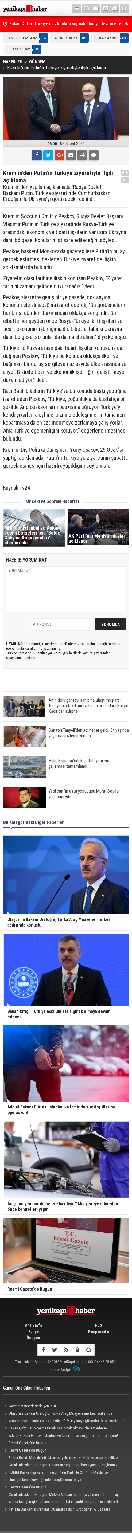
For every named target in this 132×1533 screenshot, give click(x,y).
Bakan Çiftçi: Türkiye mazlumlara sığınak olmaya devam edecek (58, 1428)
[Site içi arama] (124, 8)
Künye (33, 1331)
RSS (98, 1325)
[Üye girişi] (77, 1350)
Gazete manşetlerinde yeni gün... (34, 1406)
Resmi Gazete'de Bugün (27, 1443)
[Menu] (76, 8)
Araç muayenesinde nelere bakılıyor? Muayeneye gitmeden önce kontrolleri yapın (64, 1421)
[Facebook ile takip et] (43, 1350)
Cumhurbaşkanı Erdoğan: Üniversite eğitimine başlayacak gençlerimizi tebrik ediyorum (60, 1466)
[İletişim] (114, 8)
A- (125, 180)
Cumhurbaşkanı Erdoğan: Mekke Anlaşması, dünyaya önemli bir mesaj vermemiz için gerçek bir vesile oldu (60, 1495)
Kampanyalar (99, 1331)
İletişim (33, 1337)
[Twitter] (48, 155)
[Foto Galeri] (105, 8)
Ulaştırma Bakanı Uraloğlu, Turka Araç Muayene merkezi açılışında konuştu (57, 1414)
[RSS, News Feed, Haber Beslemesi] (66, 1350)
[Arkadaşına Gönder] (71, 155)
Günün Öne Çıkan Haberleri (26, 1388)
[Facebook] (37, 155)
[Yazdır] (82, 155)
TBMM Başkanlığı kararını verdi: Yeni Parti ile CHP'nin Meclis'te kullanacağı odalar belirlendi (55, 1473)
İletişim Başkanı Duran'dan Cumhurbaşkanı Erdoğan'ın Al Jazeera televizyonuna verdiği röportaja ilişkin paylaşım (56, 1510)
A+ (125, 172)
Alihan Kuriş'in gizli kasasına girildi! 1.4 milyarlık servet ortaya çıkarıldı (64, 1502)
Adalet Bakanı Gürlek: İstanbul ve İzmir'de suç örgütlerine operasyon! (63, 1435)
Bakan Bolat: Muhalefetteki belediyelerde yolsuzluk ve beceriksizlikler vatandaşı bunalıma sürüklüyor (61, 1458)
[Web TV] (95, 8)
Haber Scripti (60, 1369)
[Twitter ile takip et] (54, 1350)
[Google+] (59, 155)
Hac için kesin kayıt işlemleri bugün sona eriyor (46, 1479)
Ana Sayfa (33, 1325)
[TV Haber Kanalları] (86, 8)
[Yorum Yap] (94, 155)
